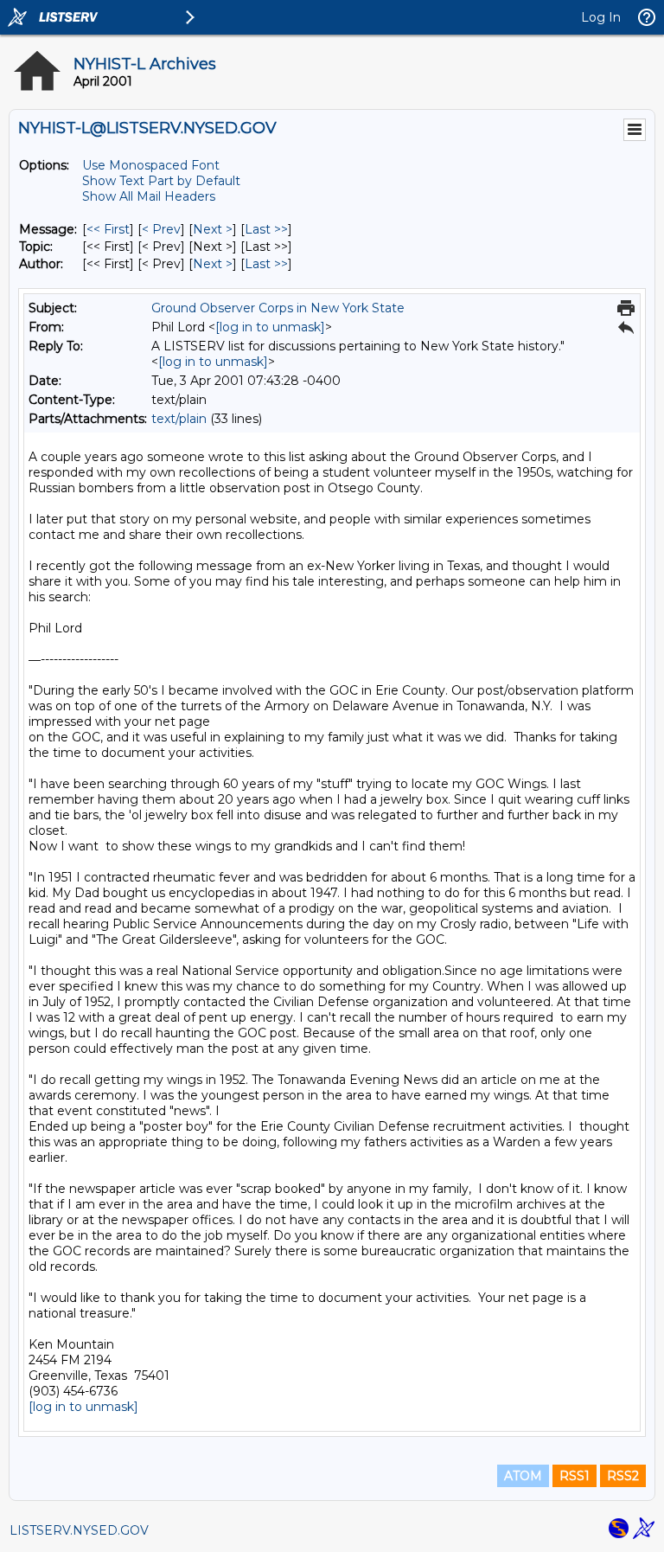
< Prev (161, 229)
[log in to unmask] (270, 327)
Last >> (266, 229)
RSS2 (623, 1476)
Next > (213, 229)
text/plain (179, 418)
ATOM (523, 1476)
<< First (108, 229)
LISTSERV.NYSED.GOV (79, 1530)
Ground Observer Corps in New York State (278, 308)
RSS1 (574, 1476)
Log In (601, 17)
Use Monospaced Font (151, 165)
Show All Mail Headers (148, 196)
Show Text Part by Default (161, 181)
